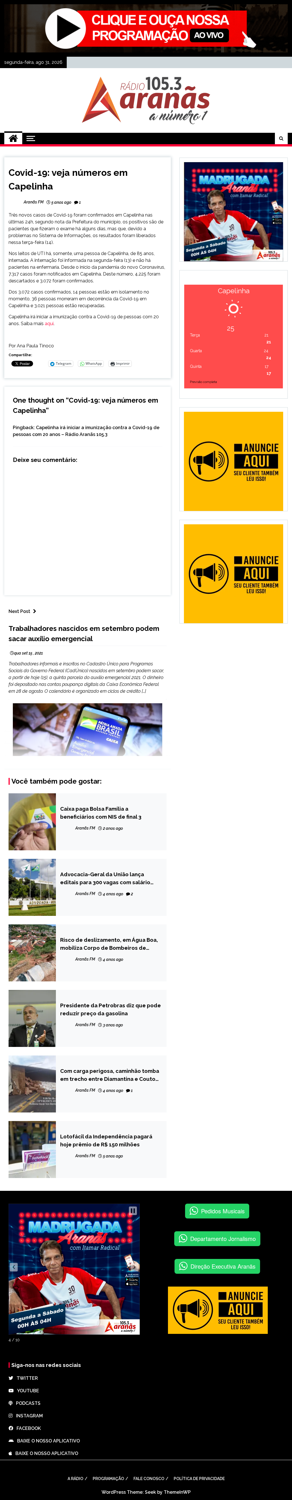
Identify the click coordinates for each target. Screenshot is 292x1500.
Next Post (19, 611)
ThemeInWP (177, 1492)
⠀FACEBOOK (27, 1428)
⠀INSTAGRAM (28, 1416)
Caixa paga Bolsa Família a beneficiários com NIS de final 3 (100, 813)
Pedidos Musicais (223, 1211)
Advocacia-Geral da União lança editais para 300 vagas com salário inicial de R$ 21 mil (105, 878)
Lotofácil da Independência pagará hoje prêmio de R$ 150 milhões (106, 1140)
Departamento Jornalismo (223, 1238)
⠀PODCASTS (26, 1403)
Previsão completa (203, 382)
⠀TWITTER (25, 1378)
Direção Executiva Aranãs (223, 1266)
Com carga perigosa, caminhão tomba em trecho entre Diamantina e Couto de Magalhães (109, 1075)
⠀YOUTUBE (26, 1390)
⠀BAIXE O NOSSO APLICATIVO (47, 1441)
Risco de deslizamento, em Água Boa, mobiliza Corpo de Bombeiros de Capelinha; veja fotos (109, 944)
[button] (14, 1267)
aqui (49, 323)
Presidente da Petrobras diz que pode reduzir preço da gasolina (110, 1009)
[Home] (13, 138)
